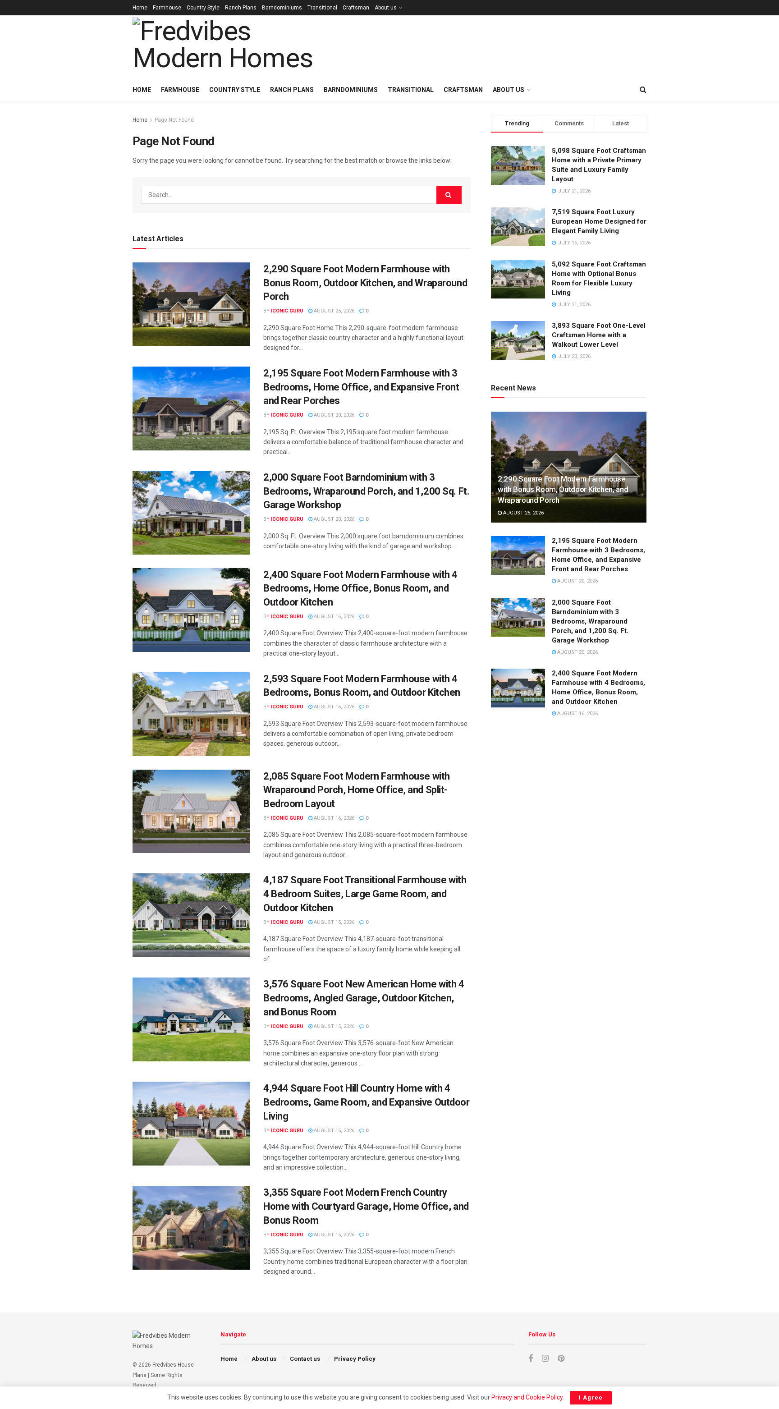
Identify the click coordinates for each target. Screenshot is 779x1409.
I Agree (591, 1397)
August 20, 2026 (333, 415)
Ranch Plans (241, 8)
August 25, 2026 (333, 311)
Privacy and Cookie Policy (527, 1397)
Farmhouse (167, 8)
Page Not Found (174, 120)
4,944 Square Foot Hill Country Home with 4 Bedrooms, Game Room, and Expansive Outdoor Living (366, 1102)
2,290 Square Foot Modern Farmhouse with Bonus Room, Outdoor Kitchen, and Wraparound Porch (365, 283)
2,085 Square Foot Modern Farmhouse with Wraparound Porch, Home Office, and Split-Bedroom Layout (356, 790)
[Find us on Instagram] (545, 1359)
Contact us (305, 1358)
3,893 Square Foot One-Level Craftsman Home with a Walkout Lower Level (599, 335)
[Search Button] (643, 89)
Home (140, 8)
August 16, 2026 (333, 617)
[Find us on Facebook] (530, 1359)
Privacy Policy (355, 1358)
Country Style (203, 8)
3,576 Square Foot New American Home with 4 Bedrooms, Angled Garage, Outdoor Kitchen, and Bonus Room (363, 998)
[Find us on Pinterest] (561, 1359)
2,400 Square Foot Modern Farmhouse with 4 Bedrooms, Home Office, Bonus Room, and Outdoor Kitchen (360, 588)
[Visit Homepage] (234, 47)
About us (386, 8)
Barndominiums (282, 8)
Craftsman (356, 8)
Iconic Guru (287, 311)
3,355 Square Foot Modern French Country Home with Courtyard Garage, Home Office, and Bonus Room (366, 1206)
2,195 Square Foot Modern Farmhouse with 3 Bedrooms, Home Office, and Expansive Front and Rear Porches (361, 387)
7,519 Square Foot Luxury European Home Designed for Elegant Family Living (599, 221)
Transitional (322, 8)
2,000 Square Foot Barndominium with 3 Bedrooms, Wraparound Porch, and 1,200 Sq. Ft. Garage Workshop (366, 491)
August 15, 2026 (333, 922)
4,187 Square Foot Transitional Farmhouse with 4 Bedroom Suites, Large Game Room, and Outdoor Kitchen (364, 893)
